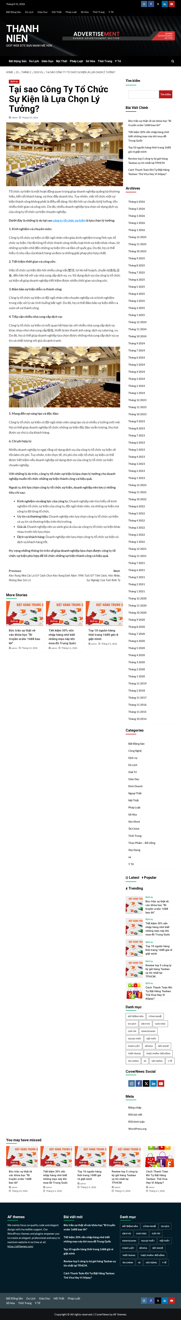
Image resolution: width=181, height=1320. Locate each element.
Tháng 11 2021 (137, 555)
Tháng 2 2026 (136, 222)
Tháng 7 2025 (136, 272)
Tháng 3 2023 (136, 463)
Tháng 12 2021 (137, 548)
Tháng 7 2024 (136, 350)
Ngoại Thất (135, 793)
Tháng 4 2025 (136, 293)
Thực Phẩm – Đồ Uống (141, 842)
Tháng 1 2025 (136, 315)
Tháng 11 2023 (137, 407)
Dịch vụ (14, 81)
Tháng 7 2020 (136, 633)
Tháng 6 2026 (136, 201)
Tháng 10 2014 (137, 718)
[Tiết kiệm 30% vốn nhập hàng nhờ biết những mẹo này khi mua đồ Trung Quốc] (64, 613)
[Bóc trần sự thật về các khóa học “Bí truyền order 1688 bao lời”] (24, 613)
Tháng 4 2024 (136, 371)
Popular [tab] (150, 877)
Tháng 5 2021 (136, 577)
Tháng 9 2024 (136, 343)
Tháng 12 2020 (137, 598)
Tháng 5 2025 (136, 286)
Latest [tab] (133, 877)
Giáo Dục (42, 11)
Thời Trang (98, 11)
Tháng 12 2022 (137, 485)
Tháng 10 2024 (137, 336)
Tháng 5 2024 (136, 364)
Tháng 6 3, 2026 (122, 1191)
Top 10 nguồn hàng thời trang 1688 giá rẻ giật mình (103, 635)
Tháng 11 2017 (137, 697)
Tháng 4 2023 (136, 456)
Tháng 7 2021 (136, 563)
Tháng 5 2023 (136, 449)
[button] (173, 61)
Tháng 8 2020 (136, 626)
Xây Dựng (134, 849)
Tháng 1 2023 (136, 478)
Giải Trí (132, 772)
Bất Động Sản (13, 11)
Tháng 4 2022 (136, 520)
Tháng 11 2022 (137, 492)
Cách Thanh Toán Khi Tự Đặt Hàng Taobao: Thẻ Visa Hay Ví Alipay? (149, 172)
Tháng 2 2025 (136, 307)
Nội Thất (57, 11)
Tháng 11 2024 (137, 329)
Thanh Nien (22, 33)
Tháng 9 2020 (136, 619)
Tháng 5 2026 (136, 208)
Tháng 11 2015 (137, 711)
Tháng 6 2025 (136, 279)
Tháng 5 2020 (136, 648)
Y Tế (111, 11)
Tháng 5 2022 (136, 513)
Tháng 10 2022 (137, 499)
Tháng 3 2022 (136, 527)
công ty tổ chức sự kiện (69, 220)
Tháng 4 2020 (136, 655)
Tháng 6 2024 (136, 357)
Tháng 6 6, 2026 (69, 648)
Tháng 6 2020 (136, 640)
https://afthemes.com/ (20, 1246)
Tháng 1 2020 (136, 676)
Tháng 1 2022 (136, 541)
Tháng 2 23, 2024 (30, 117)
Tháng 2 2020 (136, 669)
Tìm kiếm (133, 80)
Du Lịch (29, 11)
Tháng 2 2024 (136, 385)
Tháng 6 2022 (136, 506)
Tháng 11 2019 (137, 683)
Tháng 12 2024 (137, 322)
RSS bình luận (136, 1121)
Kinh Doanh (135, 786)
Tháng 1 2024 (136, 392)
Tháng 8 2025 (136, 265)
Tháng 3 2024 (136, 378)
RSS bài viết (135, 1114)
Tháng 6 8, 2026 (29, 648)
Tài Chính (133, 828)
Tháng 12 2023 (137, 400)
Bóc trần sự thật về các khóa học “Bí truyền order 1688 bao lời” (149, 123)
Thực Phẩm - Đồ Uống (158, 1053)
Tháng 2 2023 (136, 470)
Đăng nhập (134, 1107)
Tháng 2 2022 (136, 534)
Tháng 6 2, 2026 (157, 1191)
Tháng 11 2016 (137, 704)
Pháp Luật (71, 11)
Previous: (37, 575)
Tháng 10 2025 (137, 251)
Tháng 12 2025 (137, 237)
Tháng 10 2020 (137, 612)
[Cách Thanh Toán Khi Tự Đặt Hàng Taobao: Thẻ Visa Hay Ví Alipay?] (134, 990)
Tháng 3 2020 (136, 662)
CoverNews (102, 1314)
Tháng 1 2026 (136, 230)
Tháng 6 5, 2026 (109, 644)
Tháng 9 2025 (136, 258)
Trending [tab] (135, 888)
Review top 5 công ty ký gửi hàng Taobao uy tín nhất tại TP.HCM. (148, 160)
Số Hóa (85, 11)
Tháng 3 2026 (136, 215)
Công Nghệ (135, 750)
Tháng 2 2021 (136, 584)
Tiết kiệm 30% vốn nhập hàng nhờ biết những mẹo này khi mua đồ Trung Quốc (148, 136)
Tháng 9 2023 (136, 421)
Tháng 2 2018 (136, 690)
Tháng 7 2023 (136, 435)
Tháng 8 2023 (136, 428)
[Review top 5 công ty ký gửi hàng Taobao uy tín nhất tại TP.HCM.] (134, 968)
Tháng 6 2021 (136, 570)
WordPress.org (137, 1128)
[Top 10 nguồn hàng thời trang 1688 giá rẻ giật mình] (104, 613)
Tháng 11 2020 (137, 605)
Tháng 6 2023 (136, 442)
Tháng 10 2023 (137, 414)
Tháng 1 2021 (136, 591)
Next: (92, 575)
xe (129, 857)
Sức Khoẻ (134, 821)
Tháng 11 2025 (137, 244)
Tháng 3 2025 (136, 300)
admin (15, 117)
